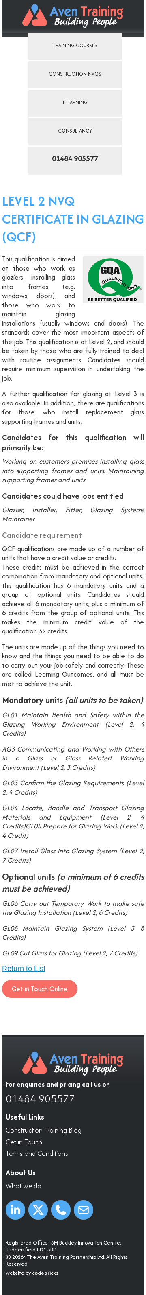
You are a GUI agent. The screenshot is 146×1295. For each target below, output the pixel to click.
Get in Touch (24, 1142)
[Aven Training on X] (38, 1210)
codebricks (45, 1273)
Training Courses (75, 45)
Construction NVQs (75, 73)
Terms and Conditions (37, 1153)
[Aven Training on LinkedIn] (15, 1210)
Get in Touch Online (40, 989)
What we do (23, 1186)
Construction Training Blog (44, 1130)
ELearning (75, 102)
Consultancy (75, 130)
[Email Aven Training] (83, 1210)
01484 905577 (40, 1098)
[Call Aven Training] (61, 1210)
